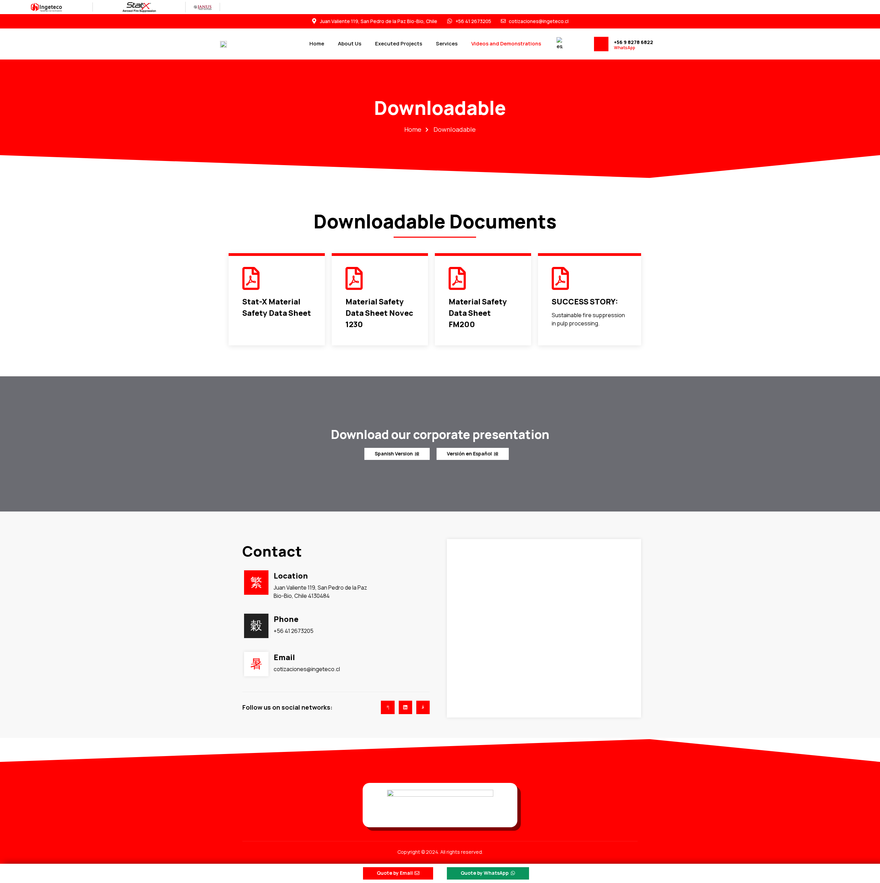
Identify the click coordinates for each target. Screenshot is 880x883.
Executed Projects (398, 43)
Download (256, 327)
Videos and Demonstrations (506, 43)
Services (447, 43)
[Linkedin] (405, 707)
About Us (349, 43)
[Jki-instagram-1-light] (423, 707)
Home (316, 43)
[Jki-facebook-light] (387, 707)
